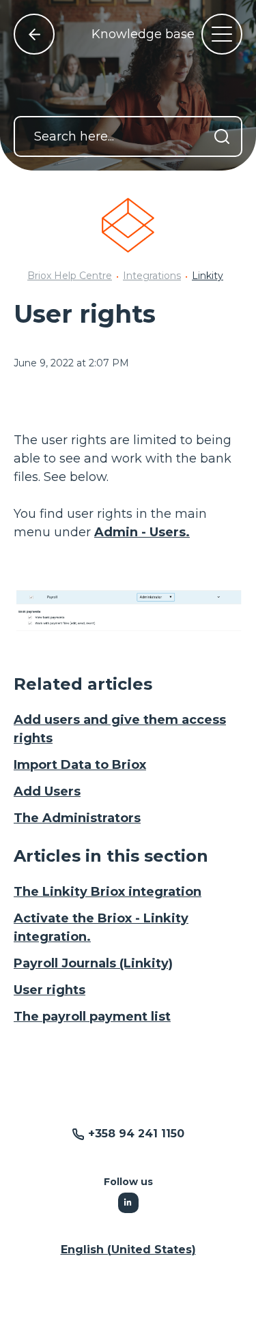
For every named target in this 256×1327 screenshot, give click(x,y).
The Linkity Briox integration (107, 891)
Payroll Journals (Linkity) (93, 963)
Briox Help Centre (69, 275)
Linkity (207, 275)
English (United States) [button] (128, 1249)
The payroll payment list (92, 1016)
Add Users (47, 791)
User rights (49, 989)
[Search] (222, 136)
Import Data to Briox (80, 764)
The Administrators (77, 818)
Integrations (152, 275)
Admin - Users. (142, 532)
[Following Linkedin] (128, 1203)
